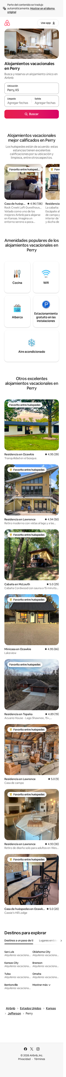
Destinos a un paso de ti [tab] (18, 940)
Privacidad (24, 1059)
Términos (39, 1059)
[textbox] (18, 103)
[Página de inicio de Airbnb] (7, 23)
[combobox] (31, 90)
